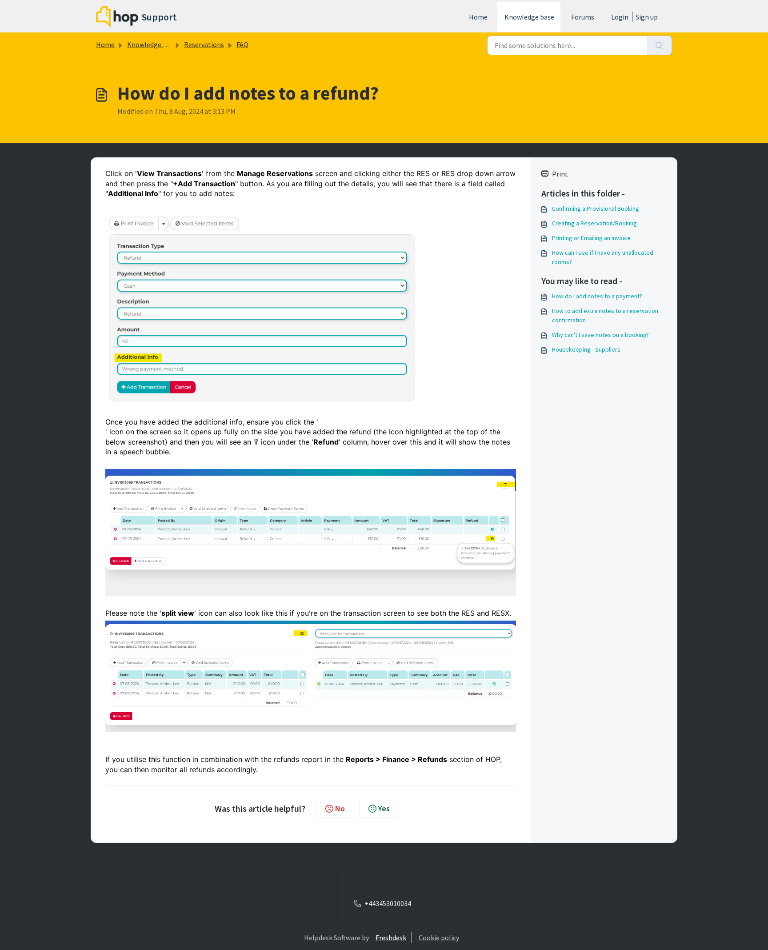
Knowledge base (529, 16)
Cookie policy (439, 937)
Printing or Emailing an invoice (591, 238)
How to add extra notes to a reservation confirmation (605, 315)
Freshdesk (391, 937)
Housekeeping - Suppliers (586, 349)
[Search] (659, 45)
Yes (384, 808)
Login (619, 16)
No (340, 808)
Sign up (647, 16)
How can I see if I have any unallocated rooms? (602, 257)
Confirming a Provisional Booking (595, 208)
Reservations (204, 44)
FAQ (242, 44)
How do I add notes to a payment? (597, 296)
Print (560, 173)
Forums (582, 16)
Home (478, 16)
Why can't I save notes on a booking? (600, 335)
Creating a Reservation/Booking (594, 223)
